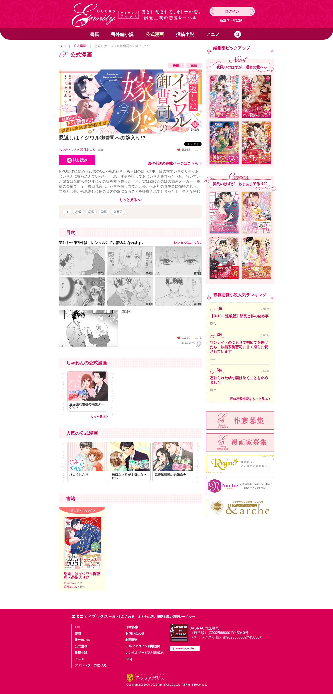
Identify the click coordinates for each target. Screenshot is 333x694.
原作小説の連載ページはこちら (172, 163)
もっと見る (98, 416)
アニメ (213, 34)
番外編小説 (122, 34)
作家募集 (131, 627)
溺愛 (91, 212)
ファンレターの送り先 (90, 665)
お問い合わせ (135, 633)
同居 (104, 212)
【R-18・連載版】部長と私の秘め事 (239, 316)
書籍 (94, 34)
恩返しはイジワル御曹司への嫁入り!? (82, 575)
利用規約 (131, 640)
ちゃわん (65, 149)
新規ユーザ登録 (231, 20)
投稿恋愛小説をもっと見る (249, 398)
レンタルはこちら (186, 242)
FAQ (128, 659)
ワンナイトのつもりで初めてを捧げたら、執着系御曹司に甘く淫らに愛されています (239, 346)
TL (67, 212)
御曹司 (118, 212)
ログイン (232, 11)
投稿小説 (185, 34)
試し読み (80, 160)
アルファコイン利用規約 (142, 646)
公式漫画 (155, 34)
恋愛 (78, 212)
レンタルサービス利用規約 (144, 652)
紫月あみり (88, 149)
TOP (62, 46)
